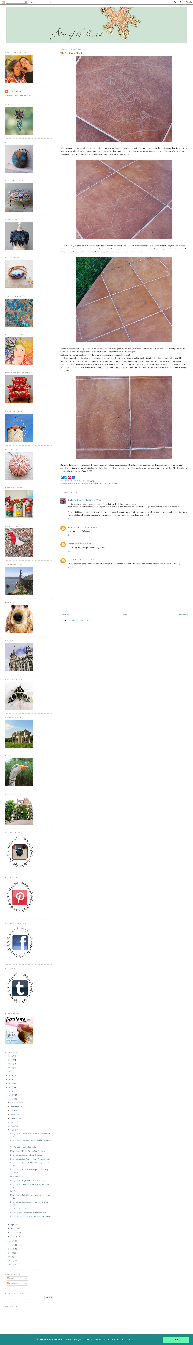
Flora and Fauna (16, 1176)
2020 (10, 1075)
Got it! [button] (176, 1339)
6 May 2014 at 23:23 (85, 543)
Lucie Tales (73, 559)
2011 (10, 1249)
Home (124, 614)
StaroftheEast (73, 527)
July (13, 1122)
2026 (10, 1056)
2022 (10, 1067)
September (15, 1114)
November (15, 1106)
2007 (10, 1264)
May (13, 1130)
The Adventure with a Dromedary (23, 1147)
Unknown (72, 543)
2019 (10, 1079)
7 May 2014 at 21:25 (87, 559)
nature (88, 483)
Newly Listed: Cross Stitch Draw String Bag (28, 1212)
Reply (70, 518)
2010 (10, 1252)
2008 (10, 1260)
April (13, 1224)
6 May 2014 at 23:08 (92, 527)
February (15, 1232)
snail (107, 483)
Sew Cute (14, 1191)
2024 (10, 1063)
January (14, 1236)
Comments (13, 1283)
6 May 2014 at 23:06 (92, 500)
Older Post (183, 614)
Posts (11, 1278)
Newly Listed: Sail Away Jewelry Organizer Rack (30, 1158)
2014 (10, 1099)
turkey (114, 483)
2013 (10, 1241)
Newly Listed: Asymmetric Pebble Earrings (27, 1180)
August (14, 1118)
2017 (10, 1087)
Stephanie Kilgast (75, 499)
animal (71, 483)
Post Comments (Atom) (81, 620)
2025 (10, 1059)
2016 (10, 1091)
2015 (10, 1095)
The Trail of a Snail (71, 53)
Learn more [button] (127, 1339)
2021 (10, 1071)
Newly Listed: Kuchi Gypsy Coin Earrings (27, 1151)
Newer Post (65, 614)
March (14, 1228)
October (14, 1110)
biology (80, 483)
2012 (10, 1245)
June (13, 1126)
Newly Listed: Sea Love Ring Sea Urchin (27, 1155)
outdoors (99, 483)
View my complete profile (18, 96)
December (15, 1102)
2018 (10, 1083)
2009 (10, 1256)
